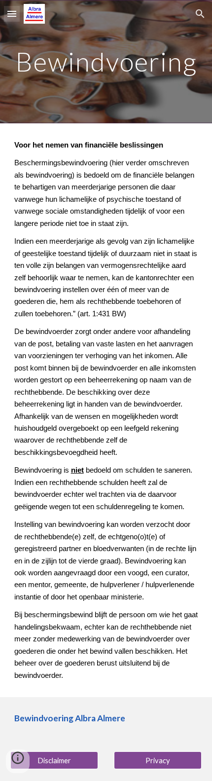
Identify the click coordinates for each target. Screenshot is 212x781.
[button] (12, 13)
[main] (106, 61)
